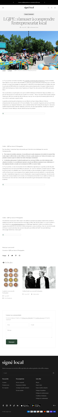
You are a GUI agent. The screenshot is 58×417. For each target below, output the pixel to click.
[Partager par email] (19, 255)
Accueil (4, 70)
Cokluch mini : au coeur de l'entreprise (32, 291)
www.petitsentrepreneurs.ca (18, 224)
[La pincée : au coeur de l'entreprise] (10, 277)
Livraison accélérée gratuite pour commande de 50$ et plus (29, 2)
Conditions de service (39, 318)
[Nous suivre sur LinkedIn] (18, 406)
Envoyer (11, 342)
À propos (4, 382)
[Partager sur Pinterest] (15, 255)
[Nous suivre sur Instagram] (7, 406)
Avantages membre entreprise (22, 387)
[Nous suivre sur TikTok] (14, 406)
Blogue (37, 382)
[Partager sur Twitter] (12, 255)
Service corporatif (20, 382)
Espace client (39, 385)
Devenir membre (19, 390)
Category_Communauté (29, 14)
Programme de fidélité (21, 385)
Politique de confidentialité (27, 318)
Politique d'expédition (41, 390)
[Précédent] (13, 2)
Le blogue (10, 70)
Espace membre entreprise (42, 387)
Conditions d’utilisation (41, 395)
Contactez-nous (5, 385)
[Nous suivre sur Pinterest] (10, 406)
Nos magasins (5, 387)
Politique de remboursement (42, 393)
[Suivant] (44, 2)
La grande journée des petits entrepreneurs (34, 81)
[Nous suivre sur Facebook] (3, 406)
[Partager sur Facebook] (8, 255)
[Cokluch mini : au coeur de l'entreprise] (39, 277)
